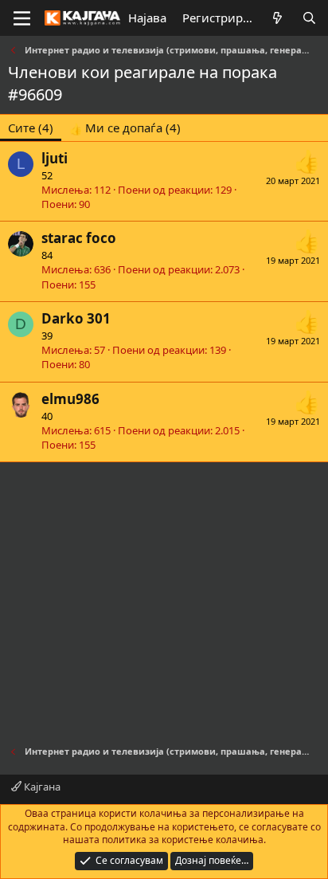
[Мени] (22, 18)
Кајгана (41, 786)
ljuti (54, 158)
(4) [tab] (30, 127)
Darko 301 (76, 318)
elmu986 (70, 399)
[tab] (125, 128)
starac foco (78, 238)
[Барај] (309, 18)
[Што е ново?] (277, 18)
